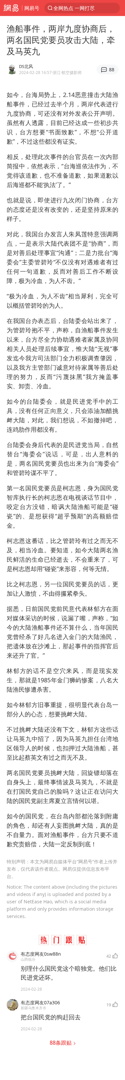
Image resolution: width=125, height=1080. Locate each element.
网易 (11, 8)
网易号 (31, 8)
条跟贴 (61, 1042)
